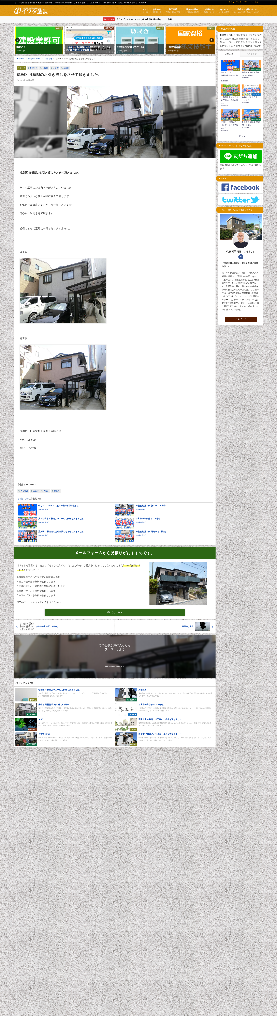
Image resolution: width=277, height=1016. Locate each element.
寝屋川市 (247, 35)
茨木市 (223, 42)
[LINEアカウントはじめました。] (241, 156)
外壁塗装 (34, 68)
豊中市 (249, 39)
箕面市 (257, 46)
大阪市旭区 (232, 42)
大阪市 (56, 68)
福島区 (66, 68)
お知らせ (21, 68)
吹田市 (236, 46)
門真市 (241, 42)
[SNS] (241, 187)
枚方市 (235, 39)
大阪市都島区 (246, 46)
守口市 (239, 35)
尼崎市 (248, 42)
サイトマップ (236, 2)
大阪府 (45, 68)
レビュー (227, 39)
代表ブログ (241, 319)
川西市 (255, 42)
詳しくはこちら (114, 612)
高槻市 (242, 39)
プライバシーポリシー (253, 2)
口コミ (256, 39)
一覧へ (240, 136)
